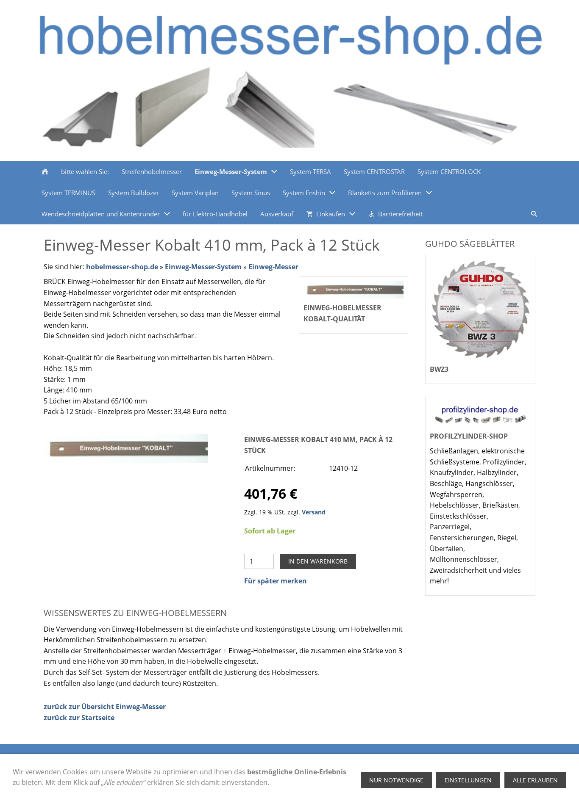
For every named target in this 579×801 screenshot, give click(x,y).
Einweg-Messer (273, 266)
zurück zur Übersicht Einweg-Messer (105, 706)
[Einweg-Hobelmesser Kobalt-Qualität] (126, 448)
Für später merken (275, 581)
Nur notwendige (396, 780)
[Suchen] (534, 213)
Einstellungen (468, 780)
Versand (314, 512)
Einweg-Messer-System (203, 266)
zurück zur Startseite (79, 717)
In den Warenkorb (318, 561)
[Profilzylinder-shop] (480, 414)
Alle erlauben (535, 780)
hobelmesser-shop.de (122, 266)
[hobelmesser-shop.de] (45, 171)
